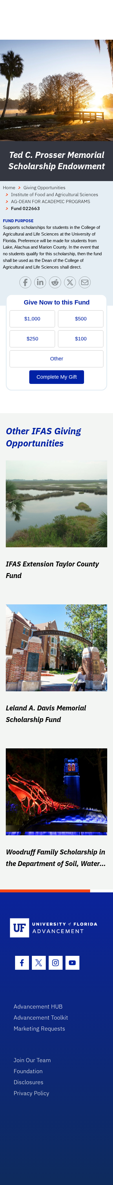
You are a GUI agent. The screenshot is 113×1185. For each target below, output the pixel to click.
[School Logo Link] (53, 928)
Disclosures (28, 1082)
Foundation (28, 1071)
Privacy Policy (31, 1093)
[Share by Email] (86, 283)
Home (9, 187)
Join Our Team (32, 1060)
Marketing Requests (39, 1028)
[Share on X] (71, 283)
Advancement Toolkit (41, 1017)
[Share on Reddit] (56, 283)
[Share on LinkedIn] (41, 283)
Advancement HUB (38, 1006)
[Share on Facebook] (26, 283)
